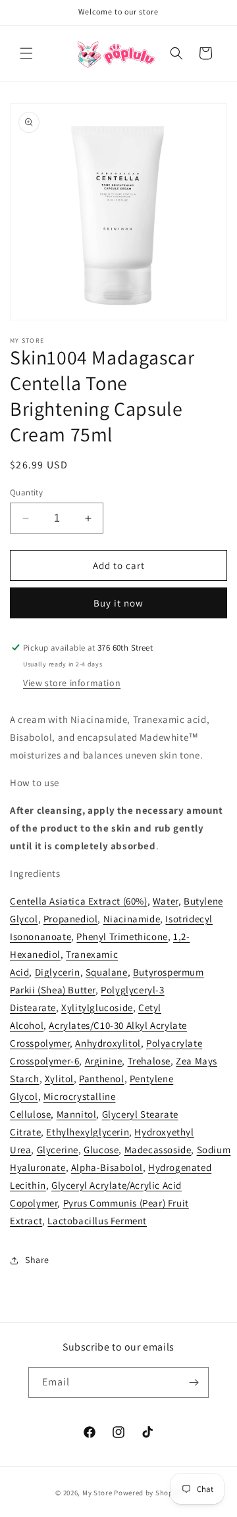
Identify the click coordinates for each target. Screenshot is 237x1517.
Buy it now (118, 603)
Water (165, 901)
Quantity (26, 492)
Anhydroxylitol (107, 1043)
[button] (26, 53)
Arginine (103, 1061)
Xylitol (59, 1078)
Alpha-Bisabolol (107, 1167)
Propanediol (70, 918)
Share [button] (37, 1260)
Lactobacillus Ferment (97, 1220)
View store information (71, 683)
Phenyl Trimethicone (121, 936)
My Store (97, 1492)
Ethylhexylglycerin (87, 1132)
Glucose (101, 1149)
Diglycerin (57, 972)
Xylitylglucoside (97, 1007)
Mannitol (77, 1114)
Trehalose (149, 1061)
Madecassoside (158, 1149)
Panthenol (101, 1078)
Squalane (107, 972)
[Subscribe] (193, 1382)
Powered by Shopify (148, 1492)
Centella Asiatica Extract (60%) (78, 901)
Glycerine (57, 1149)
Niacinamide (132, 918)
